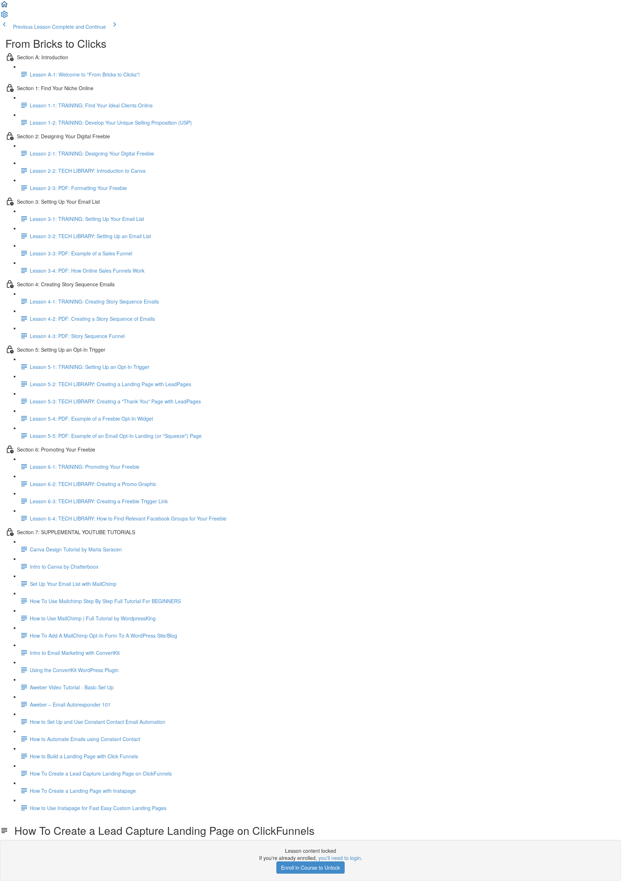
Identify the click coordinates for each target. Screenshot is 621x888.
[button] (4, 6)
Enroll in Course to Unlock (310, 867)
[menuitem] (4, 16)
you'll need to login (339, 857)
